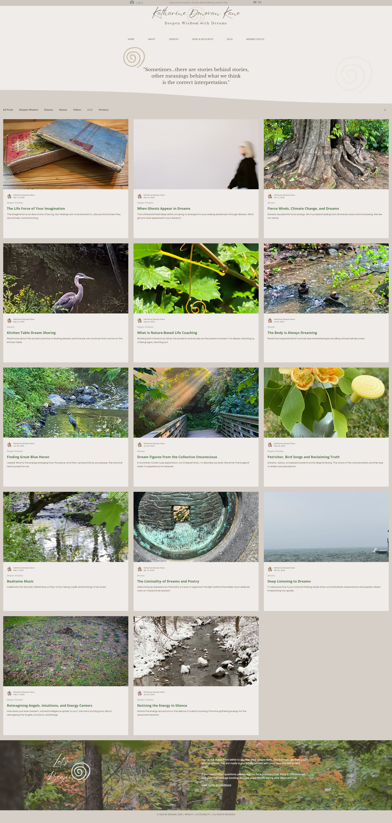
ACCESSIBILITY (203, 814)
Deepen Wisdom (28, 109)
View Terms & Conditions (216, 785)
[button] (385, 110)
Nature (63, 109)
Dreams (48, 109)
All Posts (8, 109)
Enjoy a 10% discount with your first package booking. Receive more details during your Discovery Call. (253, 776)
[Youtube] (255, 2)
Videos (77, 109)
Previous (103, 109)
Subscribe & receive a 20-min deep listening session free (198, 2)
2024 (90, 109)
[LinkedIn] (260, 2)
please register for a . (258, 774)
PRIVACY (189, 814)
